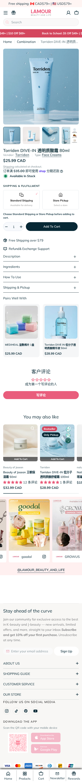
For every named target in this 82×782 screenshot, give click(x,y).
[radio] (21, 199)
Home (7, 42)
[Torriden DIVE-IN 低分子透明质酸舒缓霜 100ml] (57, 441)
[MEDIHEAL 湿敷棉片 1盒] (21, 322)
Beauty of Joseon (13, 467)
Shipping (8, 166)
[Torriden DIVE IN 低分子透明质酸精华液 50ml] (61, 322)
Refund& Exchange (23, 249)
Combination (26, 42)
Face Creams (52, 155)
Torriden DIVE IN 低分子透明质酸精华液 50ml (60, 346)
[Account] (68, 12)
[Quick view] (32, 428)
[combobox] (41, 22)
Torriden (22, 155)
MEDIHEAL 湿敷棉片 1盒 (19, 344)
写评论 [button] (41, 395)
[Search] (7, 22)
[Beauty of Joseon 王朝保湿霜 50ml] (20, 441)
